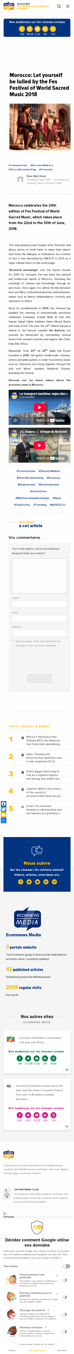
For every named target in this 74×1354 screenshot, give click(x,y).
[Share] (3, 820)
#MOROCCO (57, 504)
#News (57, 498)
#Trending (39, 504)
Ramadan (60, 245)
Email (15, 612)
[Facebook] (3, 804)
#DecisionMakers (41, 165)
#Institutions (38, 491)
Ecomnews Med (33, 6)
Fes (39, 288)
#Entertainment (49, 484)
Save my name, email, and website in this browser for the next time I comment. (38, 643)
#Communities (18, 165)
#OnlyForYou (22, 504)
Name (16, 598)
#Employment (26, 484)
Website (16, 627)
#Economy (45, 169)
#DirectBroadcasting (22, 169)
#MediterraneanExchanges (32, 498)
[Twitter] (3, 809)
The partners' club (26, 1189)
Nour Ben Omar (36, 176)
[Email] (3, 815)
